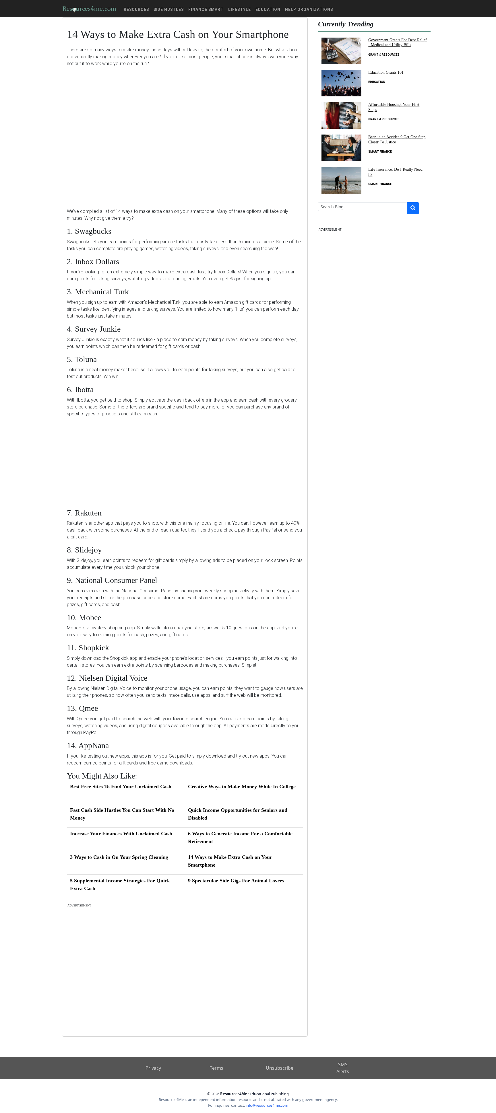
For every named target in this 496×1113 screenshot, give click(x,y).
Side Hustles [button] (169, 9)
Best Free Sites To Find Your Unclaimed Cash (120, 786)
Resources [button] (136, 9)
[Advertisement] (185, 133)
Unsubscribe (279, 1068)
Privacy (153, 1068)
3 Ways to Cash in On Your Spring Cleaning (119, 857)
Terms (216, 1068)
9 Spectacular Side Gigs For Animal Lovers (236, 881)
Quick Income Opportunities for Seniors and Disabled (237, 814)
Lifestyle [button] (239, 9)
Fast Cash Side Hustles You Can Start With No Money (122, 814)
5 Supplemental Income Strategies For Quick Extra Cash (120, 884)
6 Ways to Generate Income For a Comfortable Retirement (240, 837)
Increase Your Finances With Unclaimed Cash (121, 833)
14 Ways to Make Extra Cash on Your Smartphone (230, 861)
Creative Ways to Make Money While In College (242, 786)
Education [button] (267, 9)
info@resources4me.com (267, 1105)
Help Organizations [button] (309, 9)
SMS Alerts (342, 1068)
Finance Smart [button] (206, 9)
